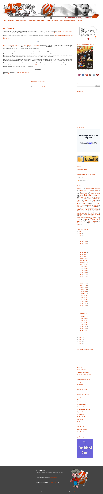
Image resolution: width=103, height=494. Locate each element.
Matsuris (96, 209)
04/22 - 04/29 (83, 299)
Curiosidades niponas (92, 195)
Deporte (83, 197)
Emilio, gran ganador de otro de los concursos (32, 64)
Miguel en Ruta (81, 411)
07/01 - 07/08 (83, 283)
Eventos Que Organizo (52, 20)
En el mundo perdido (82, 389)
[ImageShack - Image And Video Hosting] (38, 42)
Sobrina (88, 215)
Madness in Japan (81, 407)
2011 (80, 337)
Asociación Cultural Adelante (84, 374)
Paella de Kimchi (81, 416)
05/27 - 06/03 (83, 291)
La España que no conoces (92, 208)
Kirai (78, 399)
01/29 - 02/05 (83, 326)
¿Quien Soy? (11, 20)
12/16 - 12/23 (83, 243)
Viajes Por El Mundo (21, 20)
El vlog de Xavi (80, 387)
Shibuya (82, 215)
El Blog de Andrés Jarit (82, 382)
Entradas (81, 177)
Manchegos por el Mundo (84, 209)
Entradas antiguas (67, 79)
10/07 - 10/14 (83, 264)
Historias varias (83, 204)
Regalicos (79, 214)
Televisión (87, 217)
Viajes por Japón (92, 221)
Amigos (83, 190)
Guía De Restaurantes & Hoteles (67, 20)
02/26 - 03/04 (83, 318)
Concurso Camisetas (95, 193)
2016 (80, 231)
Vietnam (91, 222)
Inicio (5, 20)
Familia (86, 200)
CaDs (78, 377)
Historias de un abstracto (83, 394)
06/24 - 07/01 (83, 285)
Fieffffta (94, 200)
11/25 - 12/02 (83, 250)
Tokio (78, 219)
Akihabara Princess (81, 369)
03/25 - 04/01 (83, 308)
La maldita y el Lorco (82, 402)
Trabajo (85, 219)
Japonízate (83, 206)
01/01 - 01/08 (83, 335)
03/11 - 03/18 (83, 312)
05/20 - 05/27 (83, 293)
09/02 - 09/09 (83, 272)
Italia (78, 206)
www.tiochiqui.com (45, 485)
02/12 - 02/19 (83, 322)
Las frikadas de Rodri (82, 404)
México (78, 210)
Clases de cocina (95, 192)
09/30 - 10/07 (83, 266)
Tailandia (96, 215)
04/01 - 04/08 (83, 305)
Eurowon (79, 392)
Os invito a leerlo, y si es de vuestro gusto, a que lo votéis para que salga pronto (21, 45)
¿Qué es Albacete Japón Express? (36, 20)
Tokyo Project (80, 426)
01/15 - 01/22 (83, 330)
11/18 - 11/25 (83, 252)
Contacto (79, 20)
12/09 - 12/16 (83, 246)
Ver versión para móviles (38, 81)
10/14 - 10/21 (83, 262)
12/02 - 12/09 (83, 248)
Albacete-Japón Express (93, 188)
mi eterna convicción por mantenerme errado (56, 32)
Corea (81, 195)
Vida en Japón (81, 223)
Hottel (83, 205)
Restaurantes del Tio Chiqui (92, 214)
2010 (80, 339)
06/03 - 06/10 (83, 289)
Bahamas (96, 190)
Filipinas (79, 202)
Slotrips (79, 424)
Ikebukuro (89, 205)
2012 (80, 240)
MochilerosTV (80, 414)
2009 (80, 341)
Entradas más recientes (9, 79)
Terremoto (95, 217)
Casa (83, 192)
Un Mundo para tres (82, 429)
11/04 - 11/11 (83, 256)
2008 (80, 343)
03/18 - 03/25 (83, 310)
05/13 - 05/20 (83, 295)
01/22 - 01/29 (83, 328)
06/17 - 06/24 (83, 287)
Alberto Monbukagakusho (83, 372)
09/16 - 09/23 (83, 270)
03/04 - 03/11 (83, 316)
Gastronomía (87, 202)
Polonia (96, 212)
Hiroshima (96, 202)
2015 (80, 233)
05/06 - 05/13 (83, 297)
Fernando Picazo (53, 477)
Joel (89, 206)
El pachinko (80, 384)
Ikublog (79, 397)
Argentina (91, 190)
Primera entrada (94, 213)
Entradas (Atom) (41, 86)
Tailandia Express (80, 217)
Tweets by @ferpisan (82, 169)
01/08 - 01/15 (83, 333)
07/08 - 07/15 (83, 281)
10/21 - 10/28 (83, 260)
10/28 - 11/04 (83, 258)
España (91, 197)
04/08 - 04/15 (83, 303)
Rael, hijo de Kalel (81, 419)
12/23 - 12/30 (83, 241)
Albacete (79, 188)
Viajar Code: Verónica (82, 431)
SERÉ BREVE (8, 28)
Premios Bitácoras (82, 213)
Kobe (83, 208)
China (87, 192)
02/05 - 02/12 (83, 324)
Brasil (78, 192)
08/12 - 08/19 (83, 274)
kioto (78, 208)
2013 (80, 238)
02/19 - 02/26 (83, 320)
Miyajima (85, 210)
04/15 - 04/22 (83, 301)
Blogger (73, 491)
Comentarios (82, 180)
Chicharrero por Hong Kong (83, 379)
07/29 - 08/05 (83, 276)
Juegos (9, 73)
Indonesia (96, 205)
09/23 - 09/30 (83, 268)
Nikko (91, 210)
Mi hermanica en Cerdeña (83, 409)
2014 (80, 235)
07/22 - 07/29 (83, 279)
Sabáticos (79, 421)
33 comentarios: (25, 72)
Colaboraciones (83, 193)
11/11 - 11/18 (83, 254)
